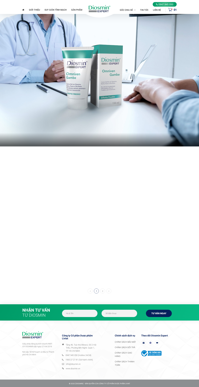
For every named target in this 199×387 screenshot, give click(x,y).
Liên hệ (157, 10)
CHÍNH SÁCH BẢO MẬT (125, 342)
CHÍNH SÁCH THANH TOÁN (124, 363)
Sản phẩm (76, 10)
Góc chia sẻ (126, 10)
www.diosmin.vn (73, 368)
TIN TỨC (144, 10)
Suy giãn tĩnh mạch (56, 10)
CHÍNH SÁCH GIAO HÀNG (123, 354)
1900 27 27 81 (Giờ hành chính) (79, 360)
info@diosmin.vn (73, 364)
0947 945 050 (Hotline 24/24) (78, 355)
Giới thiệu (34, 10)
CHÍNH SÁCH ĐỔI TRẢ (125, 347)
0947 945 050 (166, 4)
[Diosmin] (99, 8)
